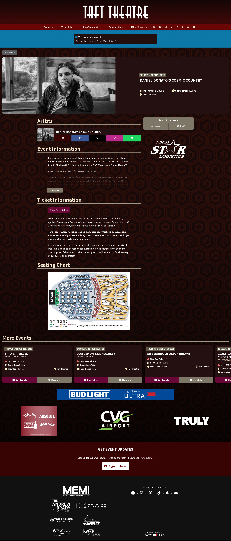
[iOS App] (168, 492)
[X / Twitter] (151, 492)
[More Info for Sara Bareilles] (37, 364)
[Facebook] (133, 492)
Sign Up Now (117, 466)
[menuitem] (48, 27)
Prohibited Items (169, 120)
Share (157, 126)
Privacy (147, 487)
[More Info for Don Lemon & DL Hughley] (108, 364)
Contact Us (160, 487)
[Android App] (176, 492)
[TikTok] (159, 492)
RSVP (182, 126)
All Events (11, 52)
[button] (36, 361)
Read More (56, 190)
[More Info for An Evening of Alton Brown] (179, 364)
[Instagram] (142, 492)
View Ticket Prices (59, 210)
